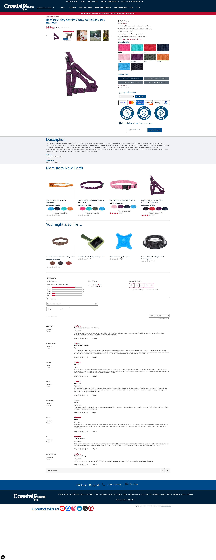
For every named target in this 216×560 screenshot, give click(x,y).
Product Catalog (128, 500)
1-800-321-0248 (114, 484)
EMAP (125, 494)
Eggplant (133, 61)
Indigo (158, 52)
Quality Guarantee (100, 494)
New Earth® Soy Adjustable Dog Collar (123, 200)
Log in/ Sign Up (74, 494)
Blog (83, 1)
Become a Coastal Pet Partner (138, 494)
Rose (119, 61)
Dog (47, 16)
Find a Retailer (154, 130)
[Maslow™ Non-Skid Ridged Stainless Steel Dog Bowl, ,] (155, 241)
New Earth (51, 16)
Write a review (65, 27)
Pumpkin (159, 61)
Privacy (169, 494)
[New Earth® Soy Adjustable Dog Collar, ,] (124, 185)
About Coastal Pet (72, 1)
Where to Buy (125, 1)
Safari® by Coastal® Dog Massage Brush (91, 257)
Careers (103, 1)
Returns (119, 500)
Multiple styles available (53, 205)
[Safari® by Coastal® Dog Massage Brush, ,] (92, 241)
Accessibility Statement (158, 494)
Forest (145, 61)
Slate (119, 70)
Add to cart (140, 96)
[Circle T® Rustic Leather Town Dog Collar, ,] (60, 241)
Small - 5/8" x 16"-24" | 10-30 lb (156, 78)
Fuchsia (120, 52)
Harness (57, 16)
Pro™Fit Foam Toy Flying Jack (120, 257)
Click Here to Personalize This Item (130, 39)
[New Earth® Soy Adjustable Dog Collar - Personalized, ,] (92, 185)
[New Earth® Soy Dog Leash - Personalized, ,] (60, 185)
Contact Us (111, 494)
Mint (132, 52)
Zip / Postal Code (133, 129)
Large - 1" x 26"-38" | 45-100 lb (156, 82)
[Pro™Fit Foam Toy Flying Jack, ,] (124, 241)
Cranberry (146, 52)
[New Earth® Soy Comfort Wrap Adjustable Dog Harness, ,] (155, 185)
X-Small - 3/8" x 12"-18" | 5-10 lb (131, 82)
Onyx (132, 70)
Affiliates (190, 494)
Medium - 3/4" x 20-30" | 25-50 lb (130, 78)
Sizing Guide (122, 23)
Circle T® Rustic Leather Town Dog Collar (60, 257)
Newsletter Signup (179, 494)
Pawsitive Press (93, 1)
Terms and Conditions (166, 506)
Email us (134, 484)
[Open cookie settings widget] (3, 557)
